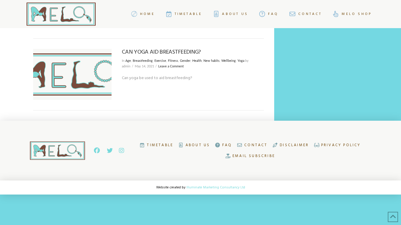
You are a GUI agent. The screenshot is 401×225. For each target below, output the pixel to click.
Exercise (160, 60)
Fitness (173, 60)
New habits (211, 60)
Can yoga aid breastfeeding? (161, 52)
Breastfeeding (143, 60)
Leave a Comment (171, 66)
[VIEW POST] (72, 74)
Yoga (240, 60)
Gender (185, 60)
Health (197, 60)
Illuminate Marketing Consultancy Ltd (215, 187)
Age (128, 60)
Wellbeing (228, 60)
